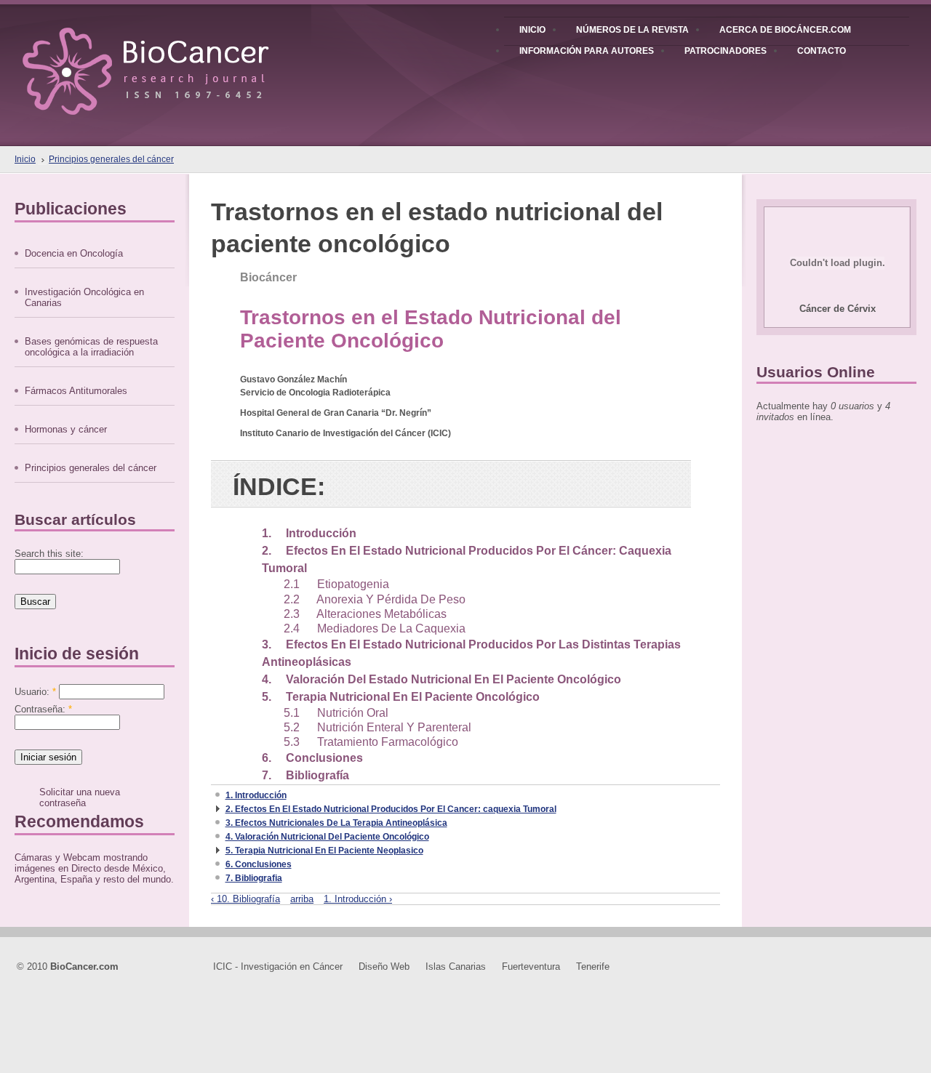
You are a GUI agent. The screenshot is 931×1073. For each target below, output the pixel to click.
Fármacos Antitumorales (76, 390)
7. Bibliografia (253, 878)
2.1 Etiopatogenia (336, 584)
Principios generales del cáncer (111, 159)
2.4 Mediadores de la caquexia (375, 628)
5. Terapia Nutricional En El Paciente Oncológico (401, 697)
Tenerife (593, 966)
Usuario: (35, 691)
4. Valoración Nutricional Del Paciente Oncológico (327, 837)
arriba (301, 898)
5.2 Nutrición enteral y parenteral (377, 727)
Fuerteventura (531, 966)
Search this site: (49, 553)
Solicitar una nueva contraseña (79, 797)
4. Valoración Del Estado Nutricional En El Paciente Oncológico (441, 679)
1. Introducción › (358, 898)
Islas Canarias (455, 966)
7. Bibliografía (305, 775)
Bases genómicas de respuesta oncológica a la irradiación (91, 347)
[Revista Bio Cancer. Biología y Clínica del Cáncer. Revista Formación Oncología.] (170, 57)
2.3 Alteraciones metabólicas (365, 614)
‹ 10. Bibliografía (245, 898)
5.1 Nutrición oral (336, 713)
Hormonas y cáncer (66, 429)
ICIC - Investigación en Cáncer (278, 966)
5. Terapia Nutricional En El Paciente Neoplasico (324, 850)
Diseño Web (384, 966)
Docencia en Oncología (74, 253)
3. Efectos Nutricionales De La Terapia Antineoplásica (336, 823)
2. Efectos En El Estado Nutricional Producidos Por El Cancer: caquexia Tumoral (390, 809)
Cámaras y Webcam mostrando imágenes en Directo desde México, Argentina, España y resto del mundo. (94, 868)
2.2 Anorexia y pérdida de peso (375, 599)
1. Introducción (309, 533)
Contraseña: (43, 709)
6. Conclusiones (312, 758)
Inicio (25, 159)
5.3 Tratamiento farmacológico (371, 742)
